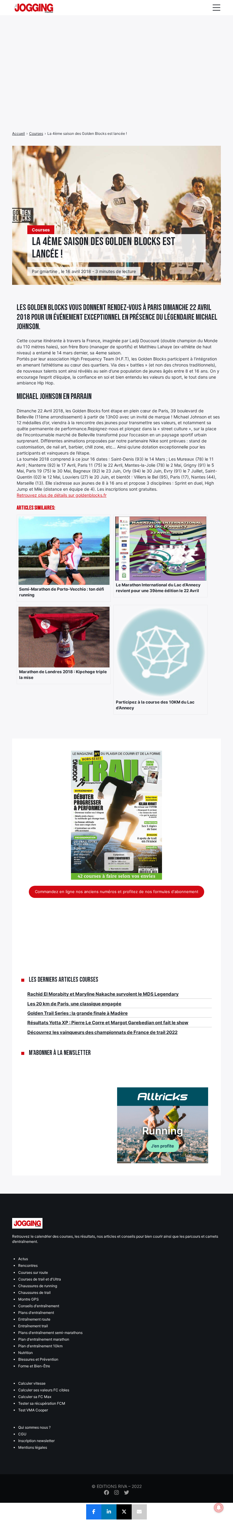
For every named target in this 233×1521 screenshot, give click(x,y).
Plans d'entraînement (36, 1312)
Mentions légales (32, 1447)
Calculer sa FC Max (34, 1396)
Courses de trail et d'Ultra (39, 1279)
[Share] (93, 1511)
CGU (22, 1434)
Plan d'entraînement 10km (40, 1346)
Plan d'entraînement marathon (43, 1339)
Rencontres (28, 1265)
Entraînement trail (33, 1326)
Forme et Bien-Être (34, 1366)
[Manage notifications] (219, 1507)
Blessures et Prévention (38, 1359)
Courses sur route (33, 1272)
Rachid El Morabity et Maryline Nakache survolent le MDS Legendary (103, 994)
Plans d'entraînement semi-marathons (50, 1332)
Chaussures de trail (34, 1292)
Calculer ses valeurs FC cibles (43, 1390)
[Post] (124, 1511)
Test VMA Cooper (33, 1410)
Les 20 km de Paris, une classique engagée (74, 1004)
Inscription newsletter (36, 1440)
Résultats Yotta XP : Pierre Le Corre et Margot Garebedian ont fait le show (107, 1022)
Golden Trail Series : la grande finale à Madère (77, 1013)
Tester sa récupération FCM (41, 1403)
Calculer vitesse (32, 1383)
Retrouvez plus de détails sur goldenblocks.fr (61, 495)
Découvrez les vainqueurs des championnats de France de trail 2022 (102, 1032)
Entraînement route (34, 1319)
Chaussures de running (37, 1286)
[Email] (139, 1511)
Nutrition (25, 1352)
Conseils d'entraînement (38, 1306)
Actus (23, 1259)
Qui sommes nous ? (34, 1427)
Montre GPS (28, 1299)
